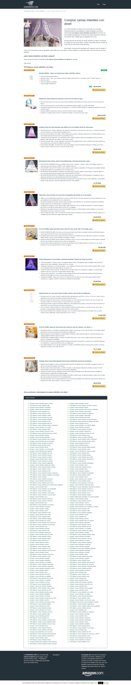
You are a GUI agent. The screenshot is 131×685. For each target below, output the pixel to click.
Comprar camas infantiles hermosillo (79, 417)
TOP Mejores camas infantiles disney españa (42, 467)
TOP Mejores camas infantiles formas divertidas (83, 419)
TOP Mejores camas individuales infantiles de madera (84, 487)
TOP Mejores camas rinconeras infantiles (81, 437)
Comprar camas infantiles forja (78, 630)
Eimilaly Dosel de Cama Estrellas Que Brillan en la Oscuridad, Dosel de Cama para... (66, 127)
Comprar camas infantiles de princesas (80, 638)
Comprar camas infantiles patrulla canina (41, 592)
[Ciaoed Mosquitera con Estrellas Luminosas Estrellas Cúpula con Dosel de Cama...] (31, 264)
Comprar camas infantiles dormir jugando (81, 588)
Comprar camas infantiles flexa (38, 487)
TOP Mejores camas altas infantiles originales (82, 548)
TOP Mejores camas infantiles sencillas (80, 429)
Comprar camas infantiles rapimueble (80, 415)
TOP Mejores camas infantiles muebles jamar (42, 620)
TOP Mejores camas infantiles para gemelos (82, 562)
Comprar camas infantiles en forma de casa (81, 433)
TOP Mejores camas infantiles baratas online (82, 534)
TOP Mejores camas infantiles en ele (40, 548)
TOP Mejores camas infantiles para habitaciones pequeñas (46, 485)
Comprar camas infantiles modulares (40, 560)
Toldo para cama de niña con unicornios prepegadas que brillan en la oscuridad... (65, 195)
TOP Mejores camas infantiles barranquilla (81, 473)
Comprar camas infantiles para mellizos (41, 451)
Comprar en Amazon (100, 89)
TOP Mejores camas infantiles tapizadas (41, 498)
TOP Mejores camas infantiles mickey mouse (42, 624)
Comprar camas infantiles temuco (79, 423)
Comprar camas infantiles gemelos (39, 616)
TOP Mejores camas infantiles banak (79, 481)
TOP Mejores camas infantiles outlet (79, 598)
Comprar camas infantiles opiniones (79, 522)
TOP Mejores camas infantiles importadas (41, 564)
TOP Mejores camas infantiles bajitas (40, 604)
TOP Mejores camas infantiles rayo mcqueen (42, 439)
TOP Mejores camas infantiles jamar (79, 626)
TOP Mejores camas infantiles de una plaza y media (84, 634)
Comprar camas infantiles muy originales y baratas (83, 506)
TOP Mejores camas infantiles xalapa (40, 491)
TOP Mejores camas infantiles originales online (82, 566)
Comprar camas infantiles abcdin (39, 447)
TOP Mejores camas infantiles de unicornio (81, 564)
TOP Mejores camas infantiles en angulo (41, 461)
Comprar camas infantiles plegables (40, 594)
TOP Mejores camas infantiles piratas (80, 455)
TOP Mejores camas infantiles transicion (80, 489)
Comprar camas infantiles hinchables (79, 536)
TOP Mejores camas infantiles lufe (79, 453)
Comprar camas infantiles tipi (77, 578)
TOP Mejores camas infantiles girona (40, 584)
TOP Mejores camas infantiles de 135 (80, 632)
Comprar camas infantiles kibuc (78, 616)
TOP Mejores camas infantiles (38, 477)
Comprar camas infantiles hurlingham (40, 407)
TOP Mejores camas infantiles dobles (40, 538)
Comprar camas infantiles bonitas (78, 445)
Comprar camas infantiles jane (78, 610)
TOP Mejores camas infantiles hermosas (41, 630)
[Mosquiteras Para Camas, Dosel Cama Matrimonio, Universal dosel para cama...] (31, 166)
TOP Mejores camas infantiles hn (39, 540)
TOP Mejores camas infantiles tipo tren (41, 423)
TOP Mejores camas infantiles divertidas (80, 596)
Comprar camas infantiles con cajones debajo (82, 425)
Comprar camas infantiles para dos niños (41, 534)
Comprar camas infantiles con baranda (80, 504)
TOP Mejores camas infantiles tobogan (41, 518)
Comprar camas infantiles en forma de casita (82, 600)
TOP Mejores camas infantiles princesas (41, 612)
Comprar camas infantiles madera (39, 542)
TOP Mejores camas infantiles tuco (40, 411)
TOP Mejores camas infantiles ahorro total (42, 554)
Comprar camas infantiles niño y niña (40, 514)
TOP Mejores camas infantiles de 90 (40, 471)
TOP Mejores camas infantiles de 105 (40, 590)
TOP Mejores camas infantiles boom (79, 493)
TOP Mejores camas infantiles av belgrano (81, 413)
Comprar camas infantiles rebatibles (79, 624)
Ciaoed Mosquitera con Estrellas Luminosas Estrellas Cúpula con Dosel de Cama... (66, 259)
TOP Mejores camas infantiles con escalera (81, 628)
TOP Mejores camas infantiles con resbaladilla (43, 489)
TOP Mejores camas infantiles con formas (81, 483)
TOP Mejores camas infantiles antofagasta (81, 463)
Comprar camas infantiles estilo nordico (41, 459)
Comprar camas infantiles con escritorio (41, 632)
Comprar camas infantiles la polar (39, 544)
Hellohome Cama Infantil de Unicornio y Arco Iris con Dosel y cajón (61, 98)
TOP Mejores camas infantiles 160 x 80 (41, 453)
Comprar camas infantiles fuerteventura (41, 481)
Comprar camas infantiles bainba (78, 498)
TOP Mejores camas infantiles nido (40, 530)
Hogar (104, 4)
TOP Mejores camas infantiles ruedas (40, 415)
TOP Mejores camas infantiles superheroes (81, 604)
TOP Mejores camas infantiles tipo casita (81, 457)
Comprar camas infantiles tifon (78, 572)
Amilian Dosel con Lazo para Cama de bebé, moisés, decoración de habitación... (65, 293)
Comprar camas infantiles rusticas (79, 502)
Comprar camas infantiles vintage (39, 508)
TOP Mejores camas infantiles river (79, 641)
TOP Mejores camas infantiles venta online (42, 493)
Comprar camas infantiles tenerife (39, 600)
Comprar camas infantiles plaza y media (41, 403)
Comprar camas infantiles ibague (78, 407)
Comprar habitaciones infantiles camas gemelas (43, 641)
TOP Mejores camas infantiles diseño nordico (82, 441)
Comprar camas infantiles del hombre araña (42, 602)
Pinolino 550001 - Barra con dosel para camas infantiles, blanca (59, 73)
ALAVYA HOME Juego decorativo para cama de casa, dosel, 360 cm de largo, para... (66, 229)
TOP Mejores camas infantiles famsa (40, 445)
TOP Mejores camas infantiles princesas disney (43, 433)
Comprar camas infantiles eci (77, 461)
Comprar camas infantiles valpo (39, 638)
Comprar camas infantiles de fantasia (80, 570)
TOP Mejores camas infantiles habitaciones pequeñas (84, 606)
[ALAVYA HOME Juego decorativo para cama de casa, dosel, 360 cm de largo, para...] (31, 234)
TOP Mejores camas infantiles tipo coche (41, 578)
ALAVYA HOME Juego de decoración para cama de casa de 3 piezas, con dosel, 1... (66, 327)
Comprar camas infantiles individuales (80, 620)
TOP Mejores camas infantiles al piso (40, 421)
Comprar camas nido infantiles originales (81, 582)
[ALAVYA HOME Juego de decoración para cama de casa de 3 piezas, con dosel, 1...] (31, 332)
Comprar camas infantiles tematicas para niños (43, 598)
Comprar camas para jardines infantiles (41, 586)
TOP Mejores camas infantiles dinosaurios (81, 459)
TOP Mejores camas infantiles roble (79, 510)
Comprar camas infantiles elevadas (79, 614)
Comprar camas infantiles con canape (40, 427)
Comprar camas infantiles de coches (40, 520)
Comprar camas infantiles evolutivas (79, 618)
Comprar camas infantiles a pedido (79, 532)
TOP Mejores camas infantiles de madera (81, 530)
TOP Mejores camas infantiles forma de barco (43, 550)
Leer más (106, 682)
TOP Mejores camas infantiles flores (79, 560)
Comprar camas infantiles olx (77, 516)
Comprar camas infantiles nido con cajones (81, 520)
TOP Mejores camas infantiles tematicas (41, 479)
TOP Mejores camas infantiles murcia (80, 524)
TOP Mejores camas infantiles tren (79, 574)
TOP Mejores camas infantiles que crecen (41, 483)
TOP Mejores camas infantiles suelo (79, 449)
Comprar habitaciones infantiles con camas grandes (84, 497)
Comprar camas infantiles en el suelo (40, 610)
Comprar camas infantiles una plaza (40, 506)
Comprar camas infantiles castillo (78, 514)
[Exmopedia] (31, 4)
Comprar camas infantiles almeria (79, 518)
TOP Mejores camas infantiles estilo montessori (83, 439)
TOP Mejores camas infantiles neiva (79, 435)
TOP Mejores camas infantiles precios (80, 501)
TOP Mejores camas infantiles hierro (40, 413)
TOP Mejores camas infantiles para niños (81, 556)
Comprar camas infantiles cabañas (79, 471)
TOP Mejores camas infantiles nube (40, 614)
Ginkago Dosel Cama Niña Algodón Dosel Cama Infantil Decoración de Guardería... (66, 361)
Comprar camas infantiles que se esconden (42, 441)
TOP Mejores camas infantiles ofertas (40, 536)
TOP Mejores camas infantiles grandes (80, 568)
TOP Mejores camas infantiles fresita (40, 512)
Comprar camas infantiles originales (79, 546)
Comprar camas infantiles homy (78, 469)
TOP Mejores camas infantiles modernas (41, 501)
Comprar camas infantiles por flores (40, 606)
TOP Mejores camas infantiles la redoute (41, 443)
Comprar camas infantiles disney (78, 590)
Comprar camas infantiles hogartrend (79, 431)
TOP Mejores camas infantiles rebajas (80, 495)
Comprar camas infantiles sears (39, 510)
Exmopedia (27, 11)
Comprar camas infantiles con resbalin (80, 528)
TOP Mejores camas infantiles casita (40, 556)
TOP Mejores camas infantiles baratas (40, 608)
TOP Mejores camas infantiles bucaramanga (42, 524)
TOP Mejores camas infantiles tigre (40, 405)
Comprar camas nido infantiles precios (80, 467)
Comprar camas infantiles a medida (79, 552)
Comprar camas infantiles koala (78, 465)
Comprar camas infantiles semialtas (79, 427)
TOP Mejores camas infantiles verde (79, 636)
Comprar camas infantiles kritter (78, 477)
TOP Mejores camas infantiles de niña (80, 526)
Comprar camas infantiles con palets (79, 594)
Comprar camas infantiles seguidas (40, 558)
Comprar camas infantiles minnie (78, 622)
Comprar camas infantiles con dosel (79, 540)
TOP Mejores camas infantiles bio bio (80, 608)
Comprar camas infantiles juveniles (40, 528)
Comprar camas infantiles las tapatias (40, 576)
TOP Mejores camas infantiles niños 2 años (42, 588)
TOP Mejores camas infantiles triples (79, 475)
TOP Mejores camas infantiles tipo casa (41, 417)
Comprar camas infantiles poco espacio (80, 479)
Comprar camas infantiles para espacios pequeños (83, 409)
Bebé (98, 4)
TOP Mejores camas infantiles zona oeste (81, 592)
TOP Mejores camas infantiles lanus (40, 516)
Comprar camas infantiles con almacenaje (41, 449)
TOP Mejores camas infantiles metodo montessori (44, 425)
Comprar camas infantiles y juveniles (40, 580)
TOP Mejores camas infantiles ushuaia (41, 455)
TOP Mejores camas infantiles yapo (40, 546)
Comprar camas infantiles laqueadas (79, 550)
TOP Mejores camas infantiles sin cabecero (81, 612)
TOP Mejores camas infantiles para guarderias (43, 634)
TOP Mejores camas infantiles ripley (40, 429)
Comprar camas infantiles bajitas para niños (42, 465)
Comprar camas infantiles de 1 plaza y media (82, 451)
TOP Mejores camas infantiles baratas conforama (44, 473)
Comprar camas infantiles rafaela (39, 552)
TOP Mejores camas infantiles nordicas (41, 457)
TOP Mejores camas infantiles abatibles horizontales (45, 475)
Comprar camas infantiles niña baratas (80, 411)
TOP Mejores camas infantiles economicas (81, 491)
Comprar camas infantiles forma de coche (41, 431)
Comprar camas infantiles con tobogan (40, 562)
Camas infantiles (40, 11)
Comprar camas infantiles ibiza (38, 502)
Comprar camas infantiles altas (38, 572)
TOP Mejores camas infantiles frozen (40, 469)
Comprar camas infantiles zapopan (79, 558)
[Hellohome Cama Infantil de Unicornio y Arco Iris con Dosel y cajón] (31, 104)
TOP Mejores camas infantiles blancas (41, 628)
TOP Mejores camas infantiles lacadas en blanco (83, 405)
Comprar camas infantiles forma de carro (81, 584)
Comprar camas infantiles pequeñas (40, 437)
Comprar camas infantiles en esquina (80, 639)
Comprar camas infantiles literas (39, 626)
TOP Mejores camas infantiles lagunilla (80, 542)
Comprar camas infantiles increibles (40, 596)
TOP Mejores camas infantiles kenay (40, 639)
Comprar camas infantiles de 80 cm (79, 443)
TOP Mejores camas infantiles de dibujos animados (84, 421)
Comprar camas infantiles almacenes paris (81, 485)
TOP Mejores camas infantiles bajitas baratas (82, 447)
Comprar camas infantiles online (78, 554)
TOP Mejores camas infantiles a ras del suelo (42, 495)
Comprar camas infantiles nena (38, 526)
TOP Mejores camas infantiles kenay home (42, 636)
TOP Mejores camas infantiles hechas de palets (43, 643)
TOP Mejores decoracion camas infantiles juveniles (84, 602)
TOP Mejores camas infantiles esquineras (41, 566)
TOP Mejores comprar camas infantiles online (43, 622)
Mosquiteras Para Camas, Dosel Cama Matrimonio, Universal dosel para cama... (65, 161)
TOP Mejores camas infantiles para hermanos (43, 522)
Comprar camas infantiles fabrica (39, 570)
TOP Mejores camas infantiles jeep (79, 576)
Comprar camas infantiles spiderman (40, 409)
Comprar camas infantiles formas (78, 580)
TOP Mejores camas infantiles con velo (80, 538)
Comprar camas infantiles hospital (39, 435)
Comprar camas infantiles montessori (40, 532)
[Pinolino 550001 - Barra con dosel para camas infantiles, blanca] (31, 76)
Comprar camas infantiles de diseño (40, 574)
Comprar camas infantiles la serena (40, 582)
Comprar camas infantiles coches (78, 403)
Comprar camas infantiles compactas (80, 544)
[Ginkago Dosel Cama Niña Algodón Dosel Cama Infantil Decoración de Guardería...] (31, 366)
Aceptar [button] (100, 682)
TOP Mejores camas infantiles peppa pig (41, 463)
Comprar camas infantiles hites (78, 586)
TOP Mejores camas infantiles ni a (39, 618)
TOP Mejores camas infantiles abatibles (80, 512)
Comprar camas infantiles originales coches (42, 568)
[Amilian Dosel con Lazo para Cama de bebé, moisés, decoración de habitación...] (31, 298)
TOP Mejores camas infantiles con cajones (42, 504)
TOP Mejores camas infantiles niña (79, 508)
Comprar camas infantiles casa (38, 497)
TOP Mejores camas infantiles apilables (41, 419)
